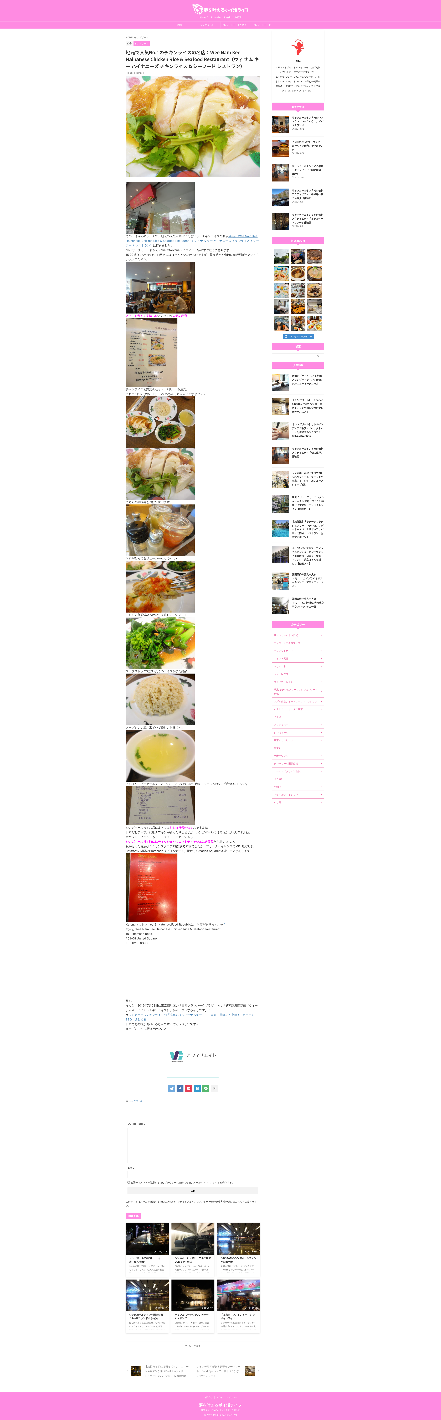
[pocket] (188, 1088)
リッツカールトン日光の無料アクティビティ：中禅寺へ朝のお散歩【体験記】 (307, 194)
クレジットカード (262, 25)
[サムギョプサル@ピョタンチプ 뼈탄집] (298, 256)
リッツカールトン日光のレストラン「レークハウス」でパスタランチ (307, 121)
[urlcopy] (214, 1088)
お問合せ (208, 1397)
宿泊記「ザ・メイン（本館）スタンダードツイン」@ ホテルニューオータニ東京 (307, 379)
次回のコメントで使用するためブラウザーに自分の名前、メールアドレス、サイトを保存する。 (182, 1182)
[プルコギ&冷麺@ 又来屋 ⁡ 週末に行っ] (314, 256)
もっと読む (194, 1346)
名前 (131, 1168)
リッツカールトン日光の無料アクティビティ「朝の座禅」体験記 (307, 170)
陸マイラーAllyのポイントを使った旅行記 (220, 1410)
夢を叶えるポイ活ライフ (220, 1405)
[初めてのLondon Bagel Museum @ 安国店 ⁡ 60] (298, 306)
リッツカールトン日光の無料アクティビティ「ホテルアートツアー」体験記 (307, 218)
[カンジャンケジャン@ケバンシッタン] (314, 290)
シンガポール (206, 25)
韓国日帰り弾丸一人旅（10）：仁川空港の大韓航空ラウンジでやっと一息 (308, 602)
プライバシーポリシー (226, 1397)
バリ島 (179, 25)
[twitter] (171, 1088)
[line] (205, 1088)
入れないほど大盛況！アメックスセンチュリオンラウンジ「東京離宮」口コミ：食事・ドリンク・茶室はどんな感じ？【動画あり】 (307, 556)
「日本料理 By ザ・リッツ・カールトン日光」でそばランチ (307, 145)
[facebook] (180, 1088)
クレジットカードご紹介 (234, 25)
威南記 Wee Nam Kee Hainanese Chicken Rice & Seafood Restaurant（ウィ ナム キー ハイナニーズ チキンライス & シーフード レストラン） (192, 240)
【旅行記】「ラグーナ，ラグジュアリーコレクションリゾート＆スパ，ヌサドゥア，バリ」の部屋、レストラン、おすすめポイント (307, 529)
